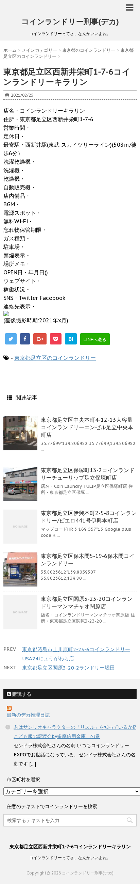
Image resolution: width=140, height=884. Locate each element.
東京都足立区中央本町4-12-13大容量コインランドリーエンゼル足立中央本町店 (87, 427)
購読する (21, 694)
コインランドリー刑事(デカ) (70, 21)
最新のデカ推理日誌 (28, 715)
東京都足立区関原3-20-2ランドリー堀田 (68, 667)
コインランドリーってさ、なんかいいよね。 (70, 857)
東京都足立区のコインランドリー (55, 357)
